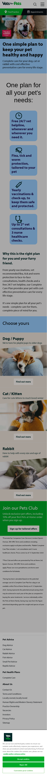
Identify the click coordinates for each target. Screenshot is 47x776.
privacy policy (19, 754)
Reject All (23, 765)
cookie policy (8, 754)
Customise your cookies (23, 770)
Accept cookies (23, 759)
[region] (23, 752)
